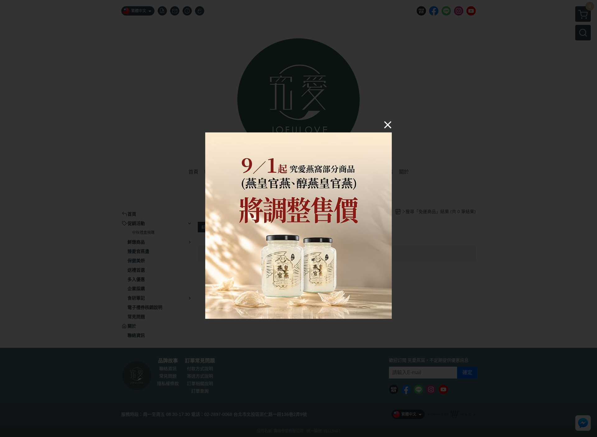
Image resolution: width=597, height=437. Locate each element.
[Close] (388, 124)
